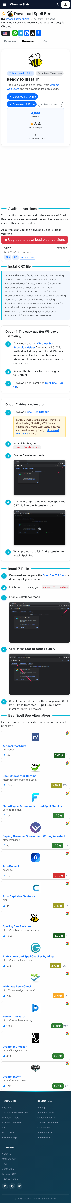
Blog (4, 1164)
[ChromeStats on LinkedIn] (5, 1186)
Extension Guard (10, 1117)
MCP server (8, 1132)
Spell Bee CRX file (38, 412)
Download (28, 41)
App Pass (7, 1107)
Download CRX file (24, 96)
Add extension (45, 1132)
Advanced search (46, 1112)
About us (6, 1154)
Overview (10, 41)
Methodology (9, 1159)
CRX (8, 257)
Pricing (41, 1107)
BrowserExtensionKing (17, 18)
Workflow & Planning (44, 18)
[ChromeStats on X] (19, 1186)
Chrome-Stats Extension (15, 1112)
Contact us (8, 1169)
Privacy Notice (10, 1179)
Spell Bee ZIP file (53, 575)
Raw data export (10, 1137)
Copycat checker (46, 1117)
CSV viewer (43, 1127)
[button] (4, 4)
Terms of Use (9, 1174)
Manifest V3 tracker (48, 1122)
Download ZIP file (23, 104)
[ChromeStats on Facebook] (12, 1186)
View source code (52, 104)
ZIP (15, 257)
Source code (27, 257)
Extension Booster (11, 1122)
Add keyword (44, 1137)
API (4, 1127)
